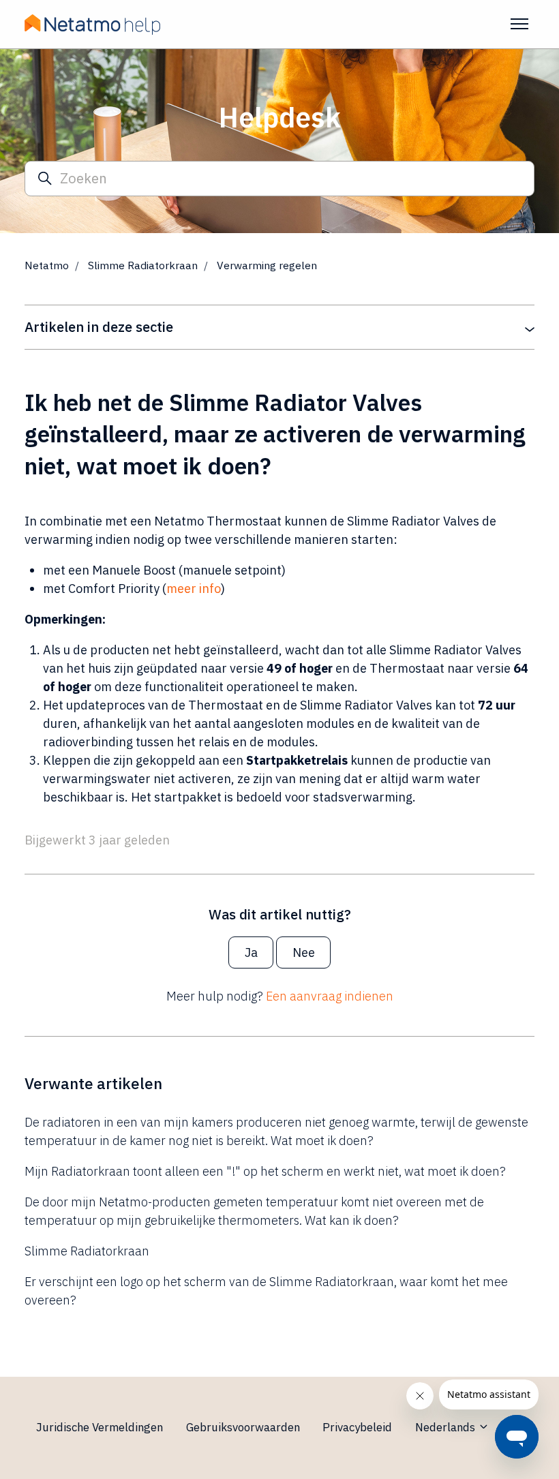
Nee (303, 952)
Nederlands (446, 1427)
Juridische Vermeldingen (99, 1427)
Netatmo (47, 265)
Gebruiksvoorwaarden (243, 1427)
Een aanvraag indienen (329, 996)
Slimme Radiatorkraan (143, 265)
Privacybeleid (357, 1427)
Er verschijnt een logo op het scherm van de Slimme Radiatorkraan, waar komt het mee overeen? (266, 1291)
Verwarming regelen (267, 265)
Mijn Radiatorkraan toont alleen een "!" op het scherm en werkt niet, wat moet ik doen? (265, 1171)
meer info (193, 588)
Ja (251, 952)
